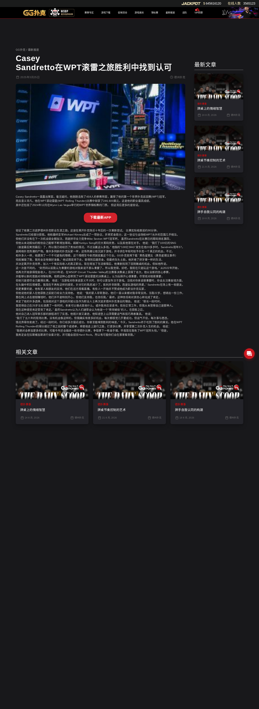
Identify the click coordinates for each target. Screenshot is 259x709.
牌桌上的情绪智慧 (32, 409)
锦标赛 (154, 12)
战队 (184, 12)
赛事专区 (89, 12)
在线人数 (234, 3)
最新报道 (170, 12)
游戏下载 (105, 12)
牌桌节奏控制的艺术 (112, 409)
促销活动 (122, 12)
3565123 (249, 3)
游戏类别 (139, 12)
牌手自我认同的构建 (189, 409)
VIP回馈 (199, 12)
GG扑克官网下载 (127, 255)
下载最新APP (100, 217)
